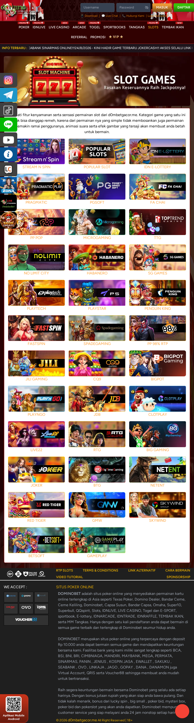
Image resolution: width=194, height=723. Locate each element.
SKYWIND (157, 520)
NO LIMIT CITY (36, 273)
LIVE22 (36, 450)
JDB (97, 414)
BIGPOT (157, 379)
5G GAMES (157, 273)
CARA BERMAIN (177, 570)
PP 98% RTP (157, 343)
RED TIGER (36, 520)
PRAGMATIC (36, 202)
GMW (97, 520)
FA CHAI (157, 202)
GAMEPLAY (97, 556)
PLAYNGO (36, 414)
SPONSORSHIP (178, 577)
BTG (97, 485)
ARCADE (79, 26)
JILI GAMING (37, 379)
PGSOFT (97, 202)
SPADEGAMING (97, 343)
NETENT (157, 485)
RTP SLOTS (64, 570)
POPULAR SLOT (97, 167)
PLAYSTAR (97, 308)
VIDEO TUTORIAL (69, 577)
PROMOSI (98, 37)
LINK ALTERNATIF (142, 570)
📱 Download (89, 15)
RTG (97, 450)
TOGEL (94, 26)
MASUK (162, 7)
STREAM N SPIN (36, 167)
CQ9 (97, 379)
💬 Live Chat (110, 15)
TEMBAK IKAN (173, 26)
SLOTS (153, 26)
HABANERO (97, 273)
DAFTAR (183, 7)
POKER (24, 26)
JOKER (36, 485)
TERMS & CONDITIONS (100, 570)
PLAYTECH (36, 308)
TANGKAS (137, 27)
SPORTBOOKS (114, 27)
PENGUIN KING (158, 308)
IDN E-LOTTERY (157, 167)
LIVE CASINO (59, 26)
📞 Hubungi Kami (133, 15)
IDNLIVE (39, 26)
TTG (157, 237)
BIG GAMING (157, 450)
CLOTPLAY (157, 414)
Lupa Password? (158, 15)
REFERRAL (79, 37)
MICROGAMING (97, 237)
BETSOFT (36, 556)
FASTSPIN (36, 343)
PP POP (36, 237)
